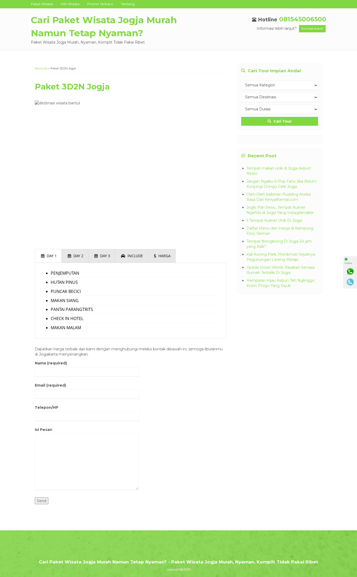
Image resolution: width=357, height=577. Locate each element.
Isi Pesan (43, 429)
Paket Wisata (42, 4)
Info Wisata (70, 4)
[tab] (48, 256)
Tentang (128, 4)
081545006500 (302, 19)
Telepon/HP (46, 407)
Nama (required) (51, 363)
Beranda (41, 68)
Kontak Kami (312, 29)
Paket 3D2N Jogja (72, 87)
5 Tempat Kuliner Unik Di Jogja (274, 220)
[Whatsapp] (350, 271)
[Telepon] (350, 282)
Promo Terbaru (100, 4)
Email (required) (50, 385)
